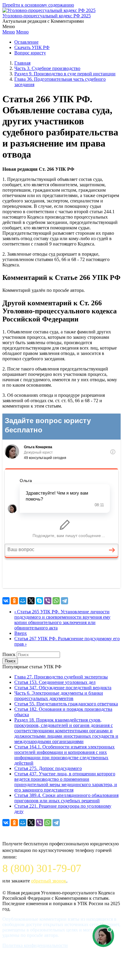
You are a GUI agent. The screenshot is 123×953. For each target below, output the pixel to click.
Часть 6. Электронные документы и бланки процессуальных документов (58, 695)
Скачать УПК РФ (32, 47)
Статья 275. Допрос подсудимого (48, 768)
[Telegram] (64, 600)
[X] (31, 600)
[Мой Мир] (22, 600)
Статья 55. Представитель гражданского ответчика (66, 703)
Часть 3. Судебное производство (47, 68)
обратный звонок (48, 880)
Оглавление (26, 42)
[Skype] (39, 600)
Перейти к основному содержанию (38, 4)
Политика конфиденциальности (35, 945)
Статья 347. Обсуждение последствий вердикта (62, 687)
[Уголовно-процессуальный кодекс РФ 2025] (49, 10)
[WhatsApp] (56, 600)
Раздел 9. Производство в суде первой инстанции (65, 73)
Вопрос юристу (30, 52)
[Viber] (47, 600)
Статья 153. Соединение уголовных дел (55, 682)
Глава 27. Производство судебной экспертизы (61, 676)
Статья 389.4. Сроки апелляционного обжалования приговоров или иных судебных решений (66, 798)
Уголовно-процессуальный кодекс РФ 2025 (46, 15)
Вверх (20, 633)
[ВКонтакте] (6, 600)
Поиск (9, 654)
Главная (22, 62)
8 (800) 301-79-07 (41, 868)
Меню (8, 31)
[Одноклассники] (14, 600)
